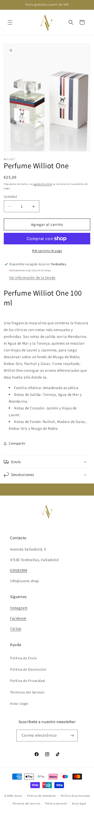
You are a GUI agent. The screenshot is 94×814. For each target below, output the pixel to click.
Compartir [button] (17, 443)
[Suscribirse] (71, 735)
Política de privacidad (75, 795)
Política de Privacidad (27, 680)
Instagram (18, 607)
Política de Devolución (28, 669)
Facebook (18, 618)
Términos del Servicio (27, 692)
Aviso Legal (19, 703)
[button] (10, 22)
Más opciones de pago (47, 250)
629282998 (18, 570)
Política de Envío (23, 658)
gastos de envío (43, 184)
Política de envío (56, 803)
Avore (18, 795)
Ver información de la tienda (32, 277)
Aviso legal (79, 803)
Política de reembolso (41, 795)
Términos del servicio (26, 803)
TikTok (15, 628)
